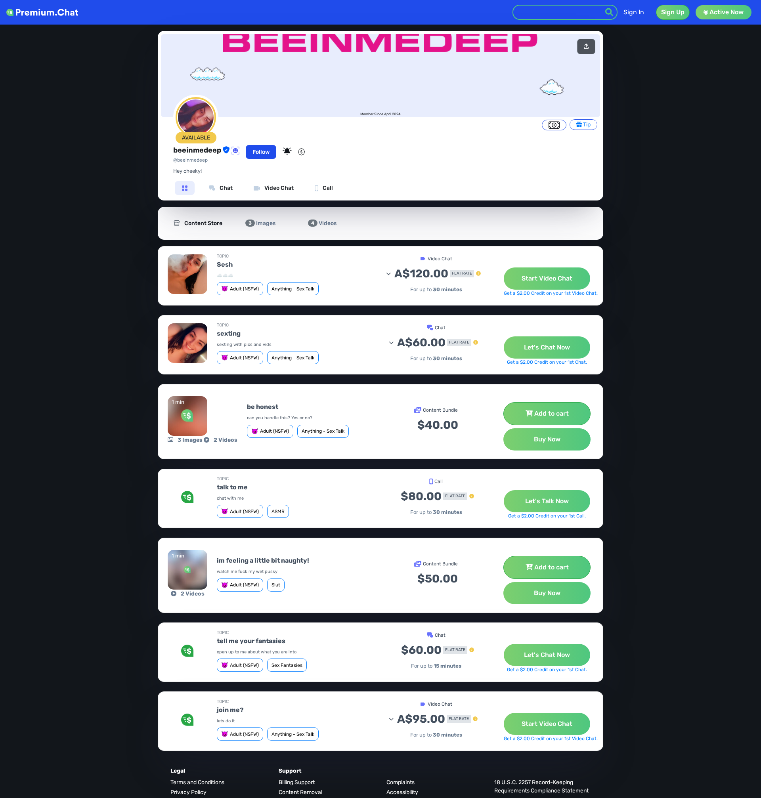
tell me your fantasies (251, 641)
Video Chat (278, 188)
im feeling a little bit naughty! (263, 560)
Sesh (225, 264)
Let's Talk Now (547, 501)
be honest (262, 406)
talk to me (232, 487)
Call (327, 188)
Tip (586, 124)
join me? (230, 710)
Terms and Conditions (197, 782)
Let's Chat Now (547, 347)
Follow (261, 152)
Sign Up (673, 12)
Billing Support (297, 782)
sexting (229, 333)
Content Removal (300, 792)
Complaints (400, 782)
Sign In (633, 12)
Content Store (202, 223)
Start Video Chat (547, 278)
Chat (225, 188)
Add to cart (551, 413)
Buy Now (547, 439)
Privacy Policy (188, 792)
